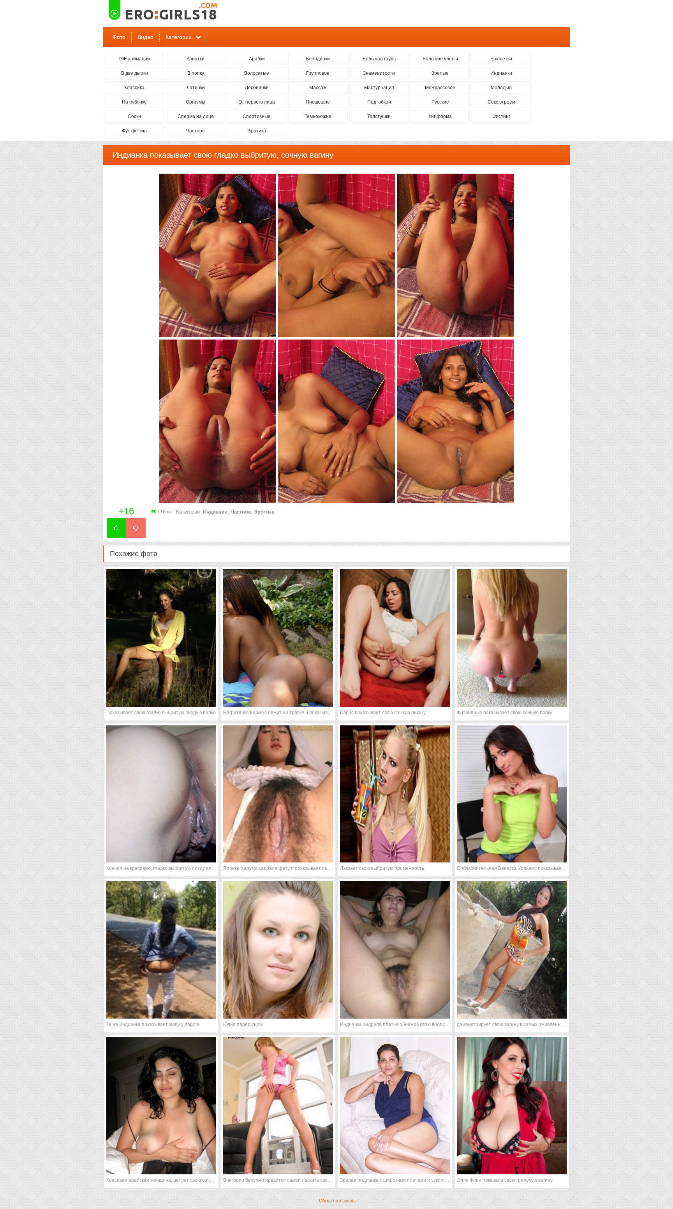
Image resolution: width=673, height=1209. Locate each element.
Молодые (501, 87)
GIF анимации (134, 59)
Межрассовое (440, 87)
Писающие (318, 102)
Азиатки (195, 59)
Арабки (257, 59)
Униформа (440, 116)
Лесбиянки (257, 87)
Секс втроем (501, 102)
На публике (134, 102)
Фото (119, 37)
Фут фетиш (134, 131)
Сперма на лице (196, 116)
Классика (134, 87)
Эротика (256, 131)
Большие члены (440, 59)
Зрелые (440, 73)
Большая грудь (379, 59)
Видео (145, 37)
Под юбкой (379, 102)
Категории (179, 37)
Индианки (501, 73)
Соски (134, 116)
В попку (195, 73)
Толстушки (379, 116)
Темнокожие (318, 116)
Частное (195, 131)
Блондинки (318, 59)
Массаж (317, 87)
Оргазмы (195, 102)
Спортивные (257, 116)
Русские (440, 102)
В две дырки (134, 73)
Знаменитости (379, 73)
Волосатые (256, 73)
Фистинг (501, 116)
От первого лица (256, 102)
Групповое (317, 73)
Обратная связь (336, 1201)
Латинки (196, 87)
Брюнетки (501, 59)
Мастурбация (379, 87)
